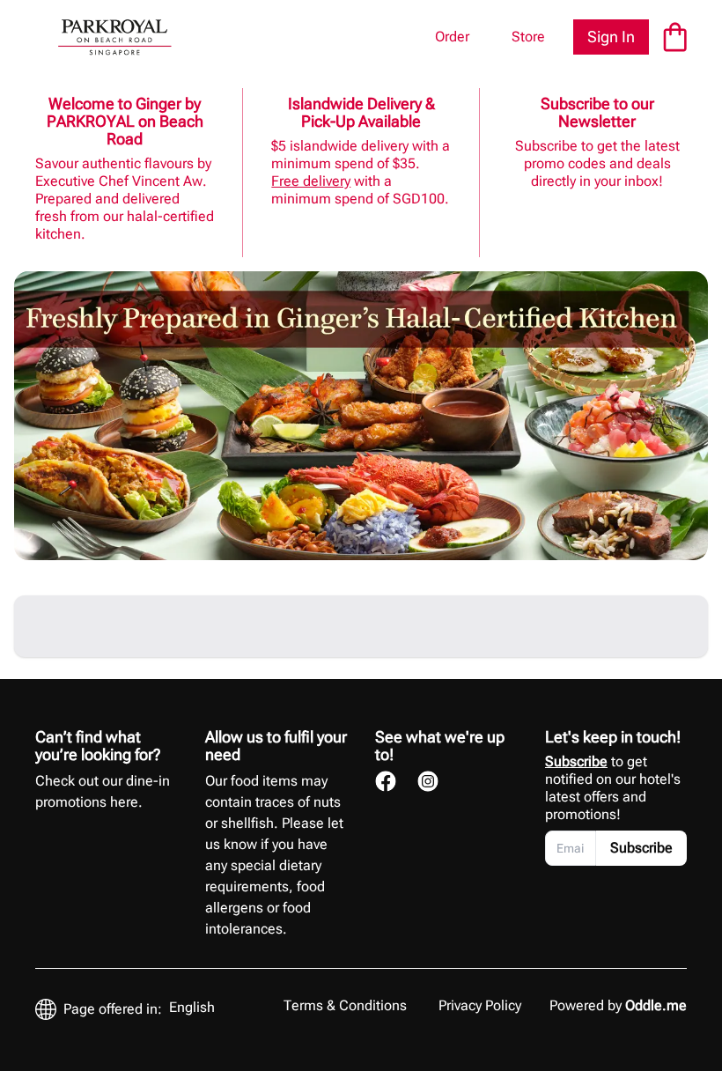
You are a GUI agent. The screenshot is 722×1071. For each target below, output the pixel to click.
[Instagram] (427, 781)
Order (452, 36)
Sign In (611, 36)
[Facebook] (385, 781)
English (192, 1007)
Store (528, 36)
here (124, 802)
